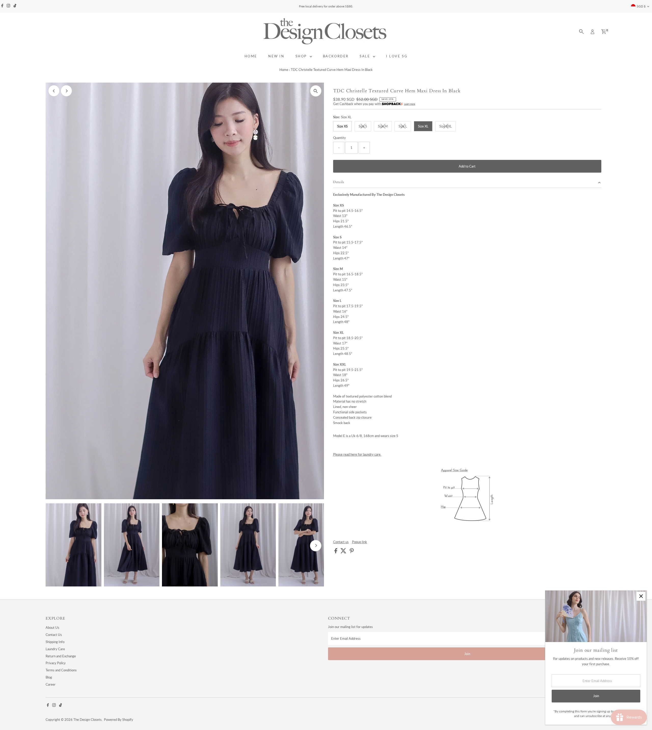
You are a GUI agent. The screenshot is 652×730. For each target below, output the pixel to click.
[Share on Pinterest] (352, 552)
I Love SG (397, 56)
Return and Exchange (61, 656)
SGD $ (641, 6)
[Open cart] (603, 31)
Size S (365, 127)
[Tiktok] (15, 6)
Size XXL (447, 127)
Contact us (341, 542)
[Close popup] (640, 596)
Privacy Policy (56, 663)
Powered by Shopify (118, 720)
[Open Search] (581, 31)
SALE (366, 56)
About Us (52, 627)
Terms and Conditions (61, 670)
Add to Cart (467, 166)
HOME (250, 56)
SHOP (301, 56)
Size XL (423, 126)
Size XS (342, 126)
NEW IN (276, 56)
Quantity (339, 138)
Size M (385, 127)
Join (467, 654)
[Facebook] (2, 6)
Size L (405, 127)
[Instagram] (8, 6)
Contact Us (54, 635)
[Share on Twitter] (344, 552)
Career (51, 684)
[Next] (66, 91)
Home (283, 70)
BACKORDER (336, 56)
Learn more (409, 104)
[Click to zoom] (315, 91)
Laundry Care (55, 649)
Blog (49, 677)
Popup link (359, 542)
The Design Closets (87, 720)
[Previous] (54, 91)
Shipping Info (55, 642)
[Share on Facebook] (336, 552)
